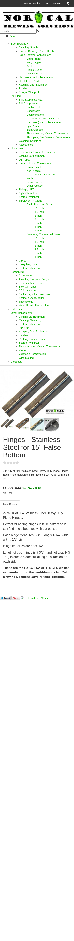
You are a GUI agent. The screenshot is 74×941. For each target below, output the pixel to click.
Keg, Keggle (34, 62)
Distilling (16, 96)
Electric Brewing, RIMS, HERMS (37, 51)
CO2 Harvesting (28, 290)
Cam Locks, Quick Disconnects (37, 152)
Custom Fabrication (30, 268)
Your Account (31, 3)
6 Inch (38, 230)
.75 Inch (39, 208)
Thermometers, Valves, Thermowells (47, 133)
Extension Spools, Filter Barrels (45, 118)
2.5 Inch (39, 219)
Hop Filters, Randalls (31, 81)
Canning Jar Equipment (32, 155)
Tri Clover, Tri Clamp (30, 200)
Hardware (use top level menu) (36, 77)
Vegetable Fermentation (32, 354)
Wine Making (26, 357)
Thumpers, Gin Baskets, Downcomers (48, 137)
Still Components (28, 103)
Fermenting (17, 271)
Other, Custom (35, 73)
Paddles (23, 88)
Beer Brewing (18, 43)
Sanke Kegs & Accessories (34, 294)
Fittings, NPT (26, 189)
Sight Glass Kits (28, 193)
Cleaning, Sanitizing (30, 47)
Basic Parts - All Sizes (39, 204)
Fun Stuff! (24, 327)
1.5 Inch (39, 211)
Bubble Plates (35, 107)
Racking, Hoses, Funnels (33, 339)
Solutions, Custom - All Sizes (43, 234)
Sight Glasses (35, 129)
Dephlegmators (35, 114)
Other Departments (22, 312)
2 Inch (38, 215)
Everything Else (28, 264)
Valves (22, 260)
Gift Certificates (53, 3)
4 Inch (38, 226)
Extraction (16, 309)
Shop (12, 36)
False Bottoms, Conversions (35, 54)
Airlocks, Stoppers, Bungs (34, 279)
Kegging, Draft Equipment (33, 84)
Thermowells (26, 301)
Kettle (30, 66)
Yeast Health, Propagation (34, 305)
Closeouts (16, 361)
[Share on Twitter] (5, 598)
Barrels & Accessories (31, 283)
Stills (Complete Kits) (31, 99)
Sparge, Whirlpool (29, 92)
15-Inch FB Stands (45, 174)
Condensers (33, 110)
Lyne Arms (33, 126)
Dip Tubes (24, 159)
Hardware (16, 148)
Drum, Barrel (34, 58)
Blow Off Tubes (28, 286)
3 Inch (38, 223)
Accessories (26, 144)
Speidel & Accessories (32, 298)
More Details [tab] (10, 504)
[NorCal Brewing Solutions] (38, 18)
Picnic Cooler (34, 69)
